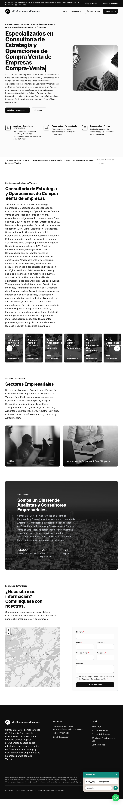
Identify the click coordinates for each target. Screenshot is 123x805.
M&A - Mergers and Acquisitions (73, 344)
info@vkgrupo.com (61, 737)
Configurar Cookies (100, 745)
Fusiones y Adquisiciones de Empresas (54, 344)
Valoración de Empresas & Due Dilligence (92, 345)
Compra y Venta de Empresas (32, 343)
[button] (117, 348)
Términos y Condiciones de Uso (94, 679)
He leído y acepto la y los (96, 677)
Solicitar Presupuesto (16, 110)
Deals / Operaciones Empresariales (113, 343)
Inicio (65, 11)
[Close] (116, 775)
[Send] (116, 788)
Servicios (75, 11)
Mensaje (80, 663)
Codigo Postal (82, 653)
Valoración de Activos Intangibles (13, 343)
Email (79, 642)
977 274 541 (95, 11)
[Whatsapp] (115, 797)
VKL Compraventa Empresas (25, 11)
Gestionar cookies (110, 3)
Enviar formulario (95, 685)
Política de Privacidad (103, 676)
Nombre (80, 632)
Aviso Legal (96, 726)
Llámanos (38, 110)
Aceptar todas (91, 3)
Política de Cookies (100, 730)
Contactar (109, 11)
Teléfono (101, 642)
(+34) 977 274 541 (61, 733)
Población (101, 653)
